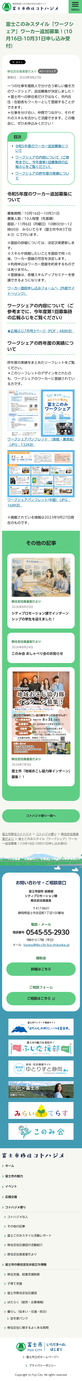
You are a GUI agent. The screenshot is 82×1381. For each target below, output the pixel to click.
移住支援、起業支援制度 (23, 1274)
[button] (75, 6)
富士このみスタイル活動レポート (29, 1235)
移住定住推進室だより (22, 1254)
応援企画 (11, 1196)
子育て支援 (14, 1283)
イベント (11, 1186)
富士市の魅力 (14, 1176)
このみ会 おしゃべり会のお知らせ (37, 653)
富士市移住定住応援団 (22, 1293)
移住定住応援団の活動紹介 (25, 1245)
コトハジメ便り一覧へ (41, 815)
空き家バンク (19, 1318)
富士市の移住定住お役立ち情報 (25, 1264)
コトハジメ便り (46, 834)
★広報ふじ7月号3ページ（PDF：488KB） (40, 331)
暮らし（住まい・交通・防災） (28, 1311)
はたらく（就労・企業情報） (26, 1302)
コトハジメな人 (17, 1217)
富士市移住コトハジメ (17, 834)
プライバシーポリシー (42, 1365)
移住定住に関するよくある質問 (28, 1327)
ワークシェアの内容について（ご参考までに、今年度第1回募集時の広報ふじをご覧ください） (42, 162)
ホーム (9, 1165)
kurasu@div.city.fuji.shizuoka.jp (46, 944)
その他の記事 (16, 1226)
